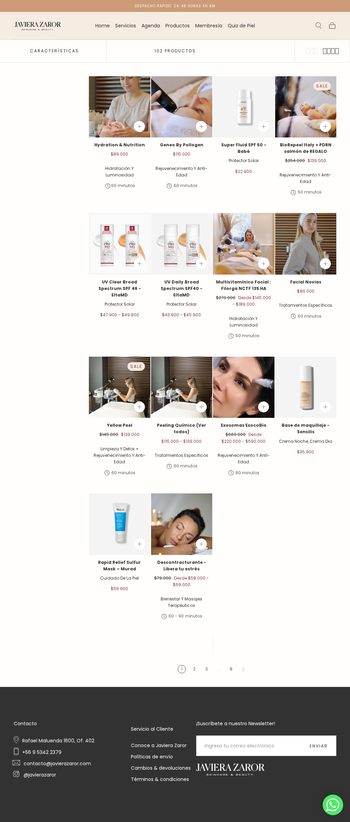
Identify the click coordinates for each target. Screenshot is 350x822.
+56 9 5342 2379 (42, 752)
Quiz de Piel (241, 26)
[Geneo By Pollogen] (182, 107)
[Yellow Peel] (119, 387)
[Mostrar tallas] (139, 126)
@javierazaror (39, 774)
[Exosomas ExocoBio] (243, 387)
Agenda (151, 26)
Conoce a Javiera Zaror (159, 745)
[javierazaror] (230, 769)
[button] (318, 26)
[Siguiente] (243, 669)
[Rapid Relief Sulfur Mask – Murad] (119, 524)
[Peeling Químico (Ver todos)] (182, 387)
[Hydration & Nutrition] (119, 107)
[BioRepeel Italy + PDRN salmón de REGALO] (306, 107)
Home (102, 26)
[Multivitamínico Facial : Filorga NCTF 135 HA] (243, 244)
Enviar (319, 746)
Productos (177, 26)
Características (54, 51)
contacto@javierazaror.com (56, 763)
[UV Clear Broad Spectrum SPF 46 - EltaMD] (119, 244)
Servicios (125, 26)
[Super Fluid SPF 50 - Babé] (243, 107)
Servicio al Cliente (152, 729)
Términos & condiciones (160, 779)
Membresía (208, 26)
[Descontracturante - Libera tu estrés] (182, 524)
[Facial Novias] (306, 244)
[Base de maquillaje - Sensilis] (306, 387)
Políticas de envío (152, 756)
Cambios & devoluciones (161, 768)
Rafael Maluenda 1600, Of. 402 (58, 741)
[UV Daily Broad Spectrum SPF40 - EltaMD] (182, 244)
